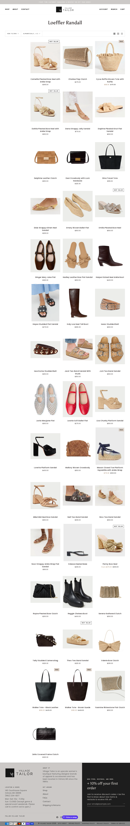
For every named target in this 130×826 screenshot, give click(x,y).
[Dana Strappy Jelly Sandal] (78, 107)
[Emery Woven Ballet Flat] (78, 206)
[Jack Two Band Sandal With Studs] (78, 349)
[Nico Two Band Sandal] (110, 495)
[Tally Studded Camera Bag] (45, 639)
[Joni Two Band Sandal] (110, 349)
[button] (8, 9)
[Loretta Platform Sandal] (45, 446)
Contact (47, 801)
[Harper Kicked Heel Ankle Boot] (110, 255)
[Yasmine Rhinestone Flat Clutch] (110, 686)
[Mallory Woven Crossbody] (78, 446)
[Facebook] (57, 817)
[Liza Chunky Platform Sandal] (110, 399)
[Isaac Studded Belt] (110, 302)
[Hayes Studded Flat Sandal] (45, 302)
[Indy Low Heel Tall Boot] (78, 302)
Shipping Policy (88, 823)
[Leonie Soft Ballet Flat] (78, 399)
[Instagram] (61, 817)
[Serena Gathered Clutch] (110, 592)
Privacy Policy (103, 823)
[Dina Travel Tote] (110, 156)
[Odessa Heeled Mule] (78, 542)
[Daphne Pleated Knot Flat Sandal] (110, 107)
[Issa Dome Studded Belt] (45, 349)
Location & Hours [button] (12, 787)
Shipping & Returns (51, 805)
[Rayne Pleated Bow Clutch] (45, 592)
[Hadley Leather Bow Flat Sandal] (78, 255)
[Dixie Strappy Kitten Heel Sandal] (45, 206)
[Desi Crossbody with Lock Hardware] (78, 156)
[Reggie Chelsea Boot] (78, 592)
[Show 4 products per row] (122, 33)
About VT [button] (46, 768)
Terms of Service (118, 823)
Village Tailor (45, 823)
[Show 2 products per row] (114, 33)
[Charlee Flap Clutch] (78, 57)
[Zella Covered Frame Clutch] (45, 733)
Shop (45, 790)
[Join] (123, 803)
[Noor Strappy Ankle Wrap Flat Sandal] (45, 542)
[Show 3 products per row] (118, 33)
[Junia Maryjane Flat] (45, 399)
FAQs (45, 798)
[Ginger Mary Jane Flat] (45, 255)
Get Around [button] (47, 787)
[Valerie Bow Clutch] (110, 639)
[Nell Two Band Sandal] (78, 495)
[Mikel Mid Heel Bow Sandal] (45, 495)
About (45, 794)
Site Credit (62, 823)
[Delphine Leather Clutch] (45, 156)
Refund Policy (74, 823)
